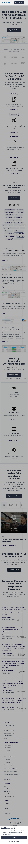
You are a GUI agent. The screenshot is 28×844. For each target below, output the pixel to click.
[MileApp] (6, 3)
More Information (14, 841)
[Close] (26, 827)
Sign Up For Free (19, 2)
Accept (14, 837)
